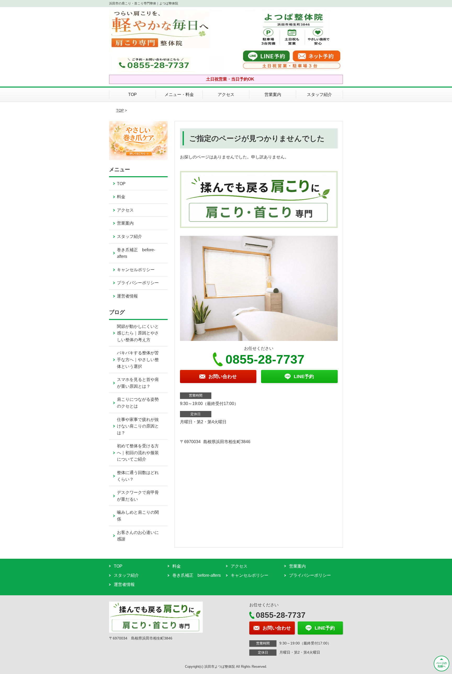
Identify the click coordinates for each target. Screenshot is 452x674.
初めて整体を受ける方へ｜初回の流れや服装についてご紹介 (138, 452)
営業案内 (272, 94)
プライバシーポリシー (138, 283)
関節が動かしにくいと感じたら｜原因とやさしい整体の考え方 (138, 333)
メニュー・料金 (179, 94)
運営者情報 (127, 296)
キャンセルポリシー (136, 269)
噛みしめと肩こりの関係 (138, 515)
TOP (132, 94)
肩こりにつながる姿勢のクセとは (138, 402)
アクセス (226, 94)
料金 (121, 197)
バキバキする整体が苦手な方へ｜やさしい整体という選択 (138, 359)
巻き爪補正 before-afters (136, 253)
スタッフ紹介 (319, 94)
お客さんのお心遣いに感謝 (138, 535)
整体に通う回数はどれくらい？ (138, 476)
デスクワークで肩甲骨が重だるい (138, 495)
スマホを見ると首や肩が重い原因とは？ (138, 383)
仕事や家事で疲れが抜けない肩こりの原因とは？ (138, 426)
